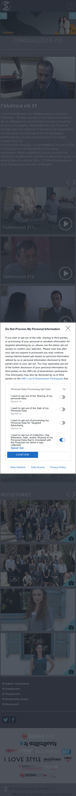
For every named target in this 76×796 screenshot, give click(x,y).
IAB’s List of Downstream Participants (42, 378)
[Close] (69, 329)
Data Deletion (18, 467)
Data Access (38, 467)
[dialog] (38, 398)
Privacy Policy (58, 467)
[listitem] (38, 389)
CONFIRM (22, 454)
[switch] (62, 397)
